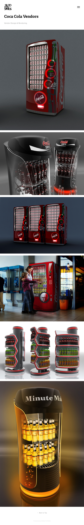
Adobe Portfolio (46, 521)
